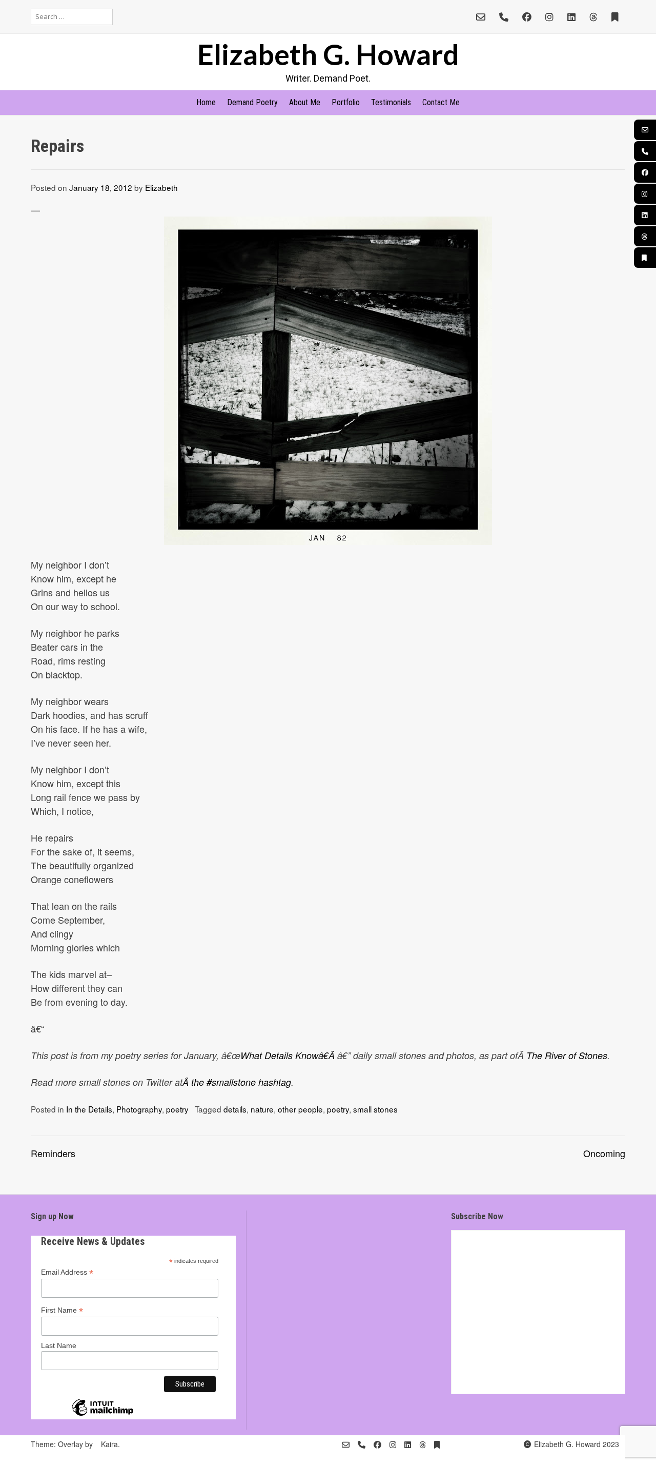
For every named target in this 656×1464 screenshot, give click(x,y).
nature (262, 1109)
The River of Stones (566, 1055)
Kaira (109, 1444)
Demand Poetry (252, 102)
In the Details (89, 1109)
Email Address (67, 1272)
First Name (62, 1310)
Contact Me (441, 102)
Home (206, 102)
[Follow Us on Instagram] (549, 17)
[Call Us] (503, 17)
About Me (304, 102)
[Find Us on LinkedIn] (571, 17)
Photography (139, 1109)
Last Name (58, 1345)
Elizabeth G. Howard (328, 54)
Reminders (53, 1153)
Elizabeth (161, 187)
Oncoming (604, 1153)
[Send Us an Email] (480, 17)
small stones (375, 1109)
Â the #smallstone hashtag (236, 1082)
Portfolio (346, 102)
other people (300, 1109)
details (235, 1109)
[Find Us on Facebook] (526, 17)
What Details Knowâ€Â (288, 1055)
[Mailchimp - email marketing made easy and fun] (102, 1415)
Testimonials (391, 102)
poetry (177, 1109)
